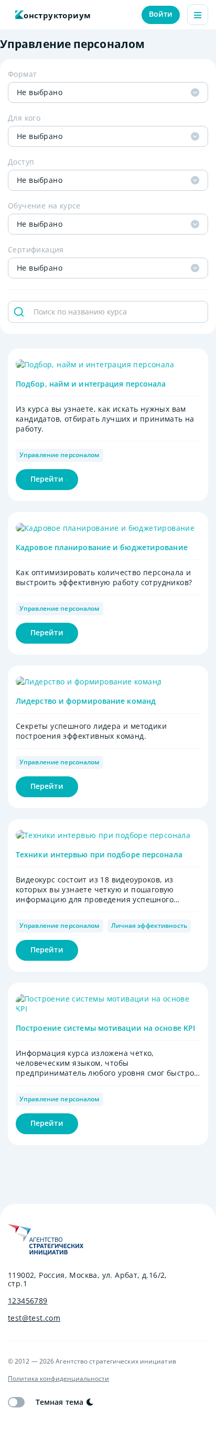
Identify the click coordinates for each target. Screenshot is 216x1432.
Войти (161, 14)
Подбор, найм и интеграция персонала (91, 384)
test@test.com (34, 1318)
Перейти (46, 479)
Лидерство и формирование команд (86, 701)
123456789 (28, 1301)
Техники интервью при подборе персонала (99, 854)
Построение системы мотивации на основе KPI (105, 1028)
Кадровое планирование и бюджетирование (102, 547)
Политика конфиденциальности (58, 1379)
